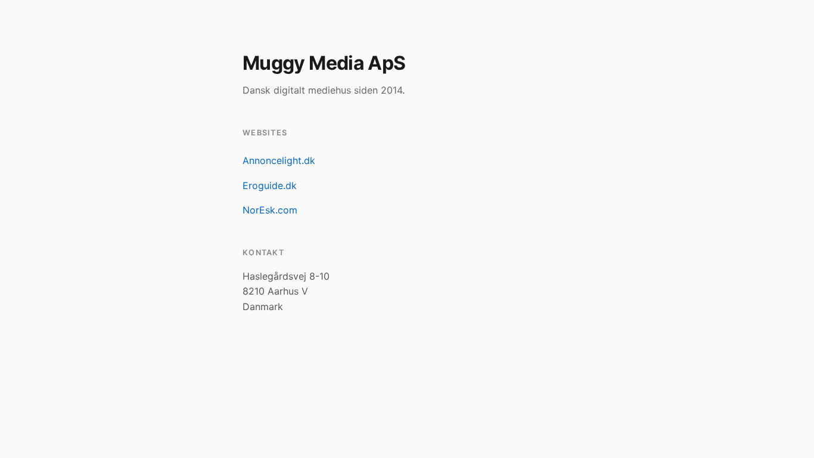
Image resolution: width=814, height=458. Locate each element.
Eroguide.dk (270, 185)
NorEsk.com (270, 210)
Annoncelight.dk (279, 160)
